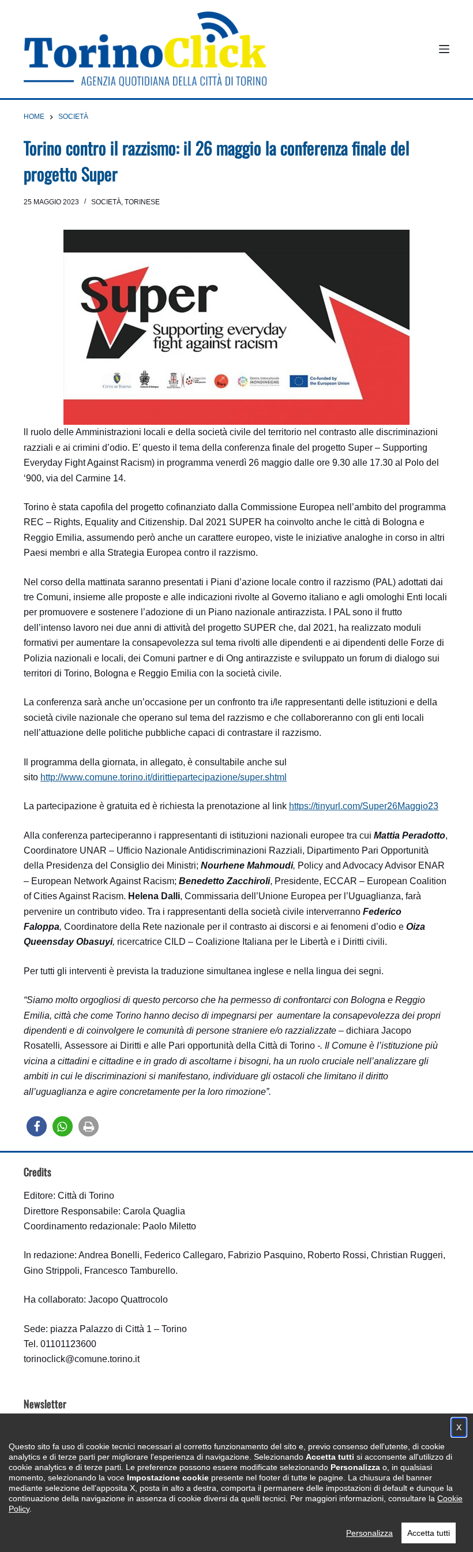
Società (106, 202)
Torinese (142, 202)
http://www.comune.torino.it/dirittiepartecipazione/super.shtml (163, 777)
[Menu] (444, 49)
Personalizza (369, 1533)
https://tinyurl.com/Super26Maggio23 (363, 806)
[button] (37, 1126)
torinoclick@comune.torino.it (82, 1359)
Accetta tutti (428, 1533)
